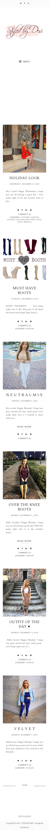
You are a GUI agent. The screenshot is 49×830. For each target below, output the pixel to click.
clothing (25, 217)
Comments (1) (24, 553)
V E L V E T (24, 729)
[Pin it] (31, 210)
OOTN (20, 222)
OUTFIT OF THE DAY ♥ (24, 624)
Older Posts (40, 786)
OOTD (38, 219)
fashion (35, 217)
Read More (24, 427)
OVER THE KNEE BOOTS (24, 507)
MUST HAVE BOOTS (24, 290)
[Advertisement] (24, 94)
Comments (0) (24, 325)
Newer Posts (9, 786)
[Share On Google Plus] (26, 210)
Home (24, 785)
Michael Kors (28, 219)
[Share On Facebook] (22, 210)
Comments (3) (24, 214)
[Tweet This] (18, 210)
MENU (26, 61)
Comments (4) (24, 765)
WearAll (28, 222)
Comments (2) (24, 438)
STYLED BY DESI (27, 823)
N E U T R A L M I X (24, 395)
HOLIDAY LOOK (25, 178)
